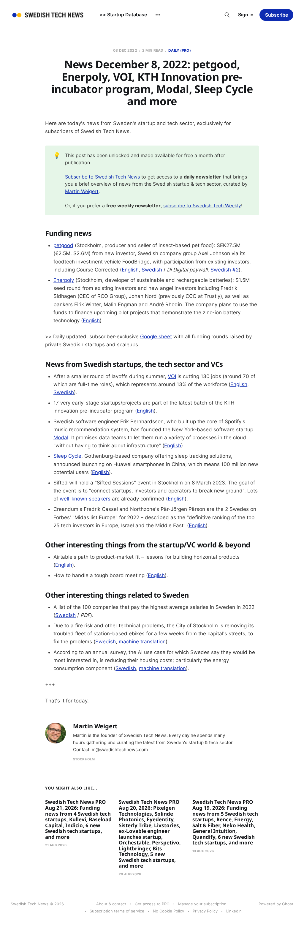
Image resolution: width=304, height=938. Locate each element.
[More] (157, 14)
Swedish (152, 270)
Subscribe (276, 15)
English (130, 270)
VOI (172, 376)
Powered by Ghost (276, 903)
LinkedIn (234, 911)
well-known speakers (85, 499)
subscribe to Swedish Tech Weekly (202, 206)
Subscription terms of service (117, 911)
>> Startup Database (123, 15)
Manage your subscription (202, 903)
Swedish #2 (224, 270)
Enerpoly (63, 280)
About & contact (111, 903)
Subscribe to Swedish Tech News (102, 177)
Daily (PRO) (179, 50)
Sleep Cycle (67, 456)
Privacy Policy (205, 911)
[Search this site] (227, 14)
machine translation (142, 642)
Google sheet (156, 336)
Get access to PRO (152, 903)
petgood (63, 245)
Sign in (246, 15)
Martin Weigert (82, 191)
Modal (60, 437)
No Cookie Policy (168, 911)
